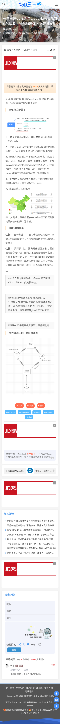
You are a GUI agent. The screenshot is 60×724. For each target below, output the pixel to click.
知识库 (27, 49)
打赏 (20, 405)
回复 (26, 669)
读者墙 (39, 687)
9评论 (38, 32)
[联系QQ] (56, 693)
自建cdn (10, 412)
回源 (36, 412)
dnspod (48, 412)
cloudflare (24, 412)
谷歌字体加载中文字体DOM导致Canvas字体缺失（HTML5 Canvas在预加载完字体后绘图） (45, 470)
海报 (31, 405)
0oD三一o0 (11, 29)
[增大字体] (54, 49)
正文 (35, 49)
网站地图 (29, 691)
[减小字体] (48, 49)
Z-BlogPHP (43, 696)
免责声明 (48, 687)
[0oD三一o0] (30, 4)
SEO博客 (28, 696)
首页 (9, 49)
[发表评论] (56, 699)
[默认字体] (51, 49)
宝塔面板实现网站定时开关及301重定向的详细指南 (31, 548)
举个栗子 (31, 453)
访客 (12, 665)
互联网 (17, 49)
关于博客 (10, 687)
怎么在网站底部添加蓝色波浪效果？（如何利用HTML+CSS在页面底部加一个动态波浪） (17, 470)
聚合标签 (30, 687)
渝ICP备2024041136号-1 (17, 709)
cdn (29, 417)
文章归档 (20, 687)
